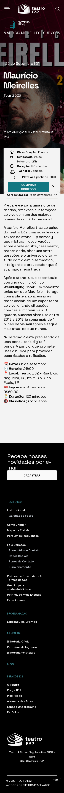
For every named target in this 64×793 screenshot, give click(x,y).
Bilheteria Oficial (18, 641)
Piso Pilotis (14, 696)
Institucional (16, 510)
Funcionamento (20, 567)
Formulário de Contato (24, 550)
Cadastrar (32, 475)
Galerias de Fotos (21, 515)
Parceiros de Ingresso (22, 647)
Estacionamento (18, 600)
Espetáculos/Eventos (22, 622)
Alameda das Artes (20, 701)
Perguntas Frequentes (23, 536)
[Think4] (56, 779)
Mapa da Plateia (18, 530)
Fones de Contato (21, 561)
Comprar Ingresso (28, 187)
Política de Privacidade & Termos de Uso (24, 578)
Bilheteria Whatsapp (21, 652)
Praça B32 (14, 690)
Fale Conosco (16, 545)
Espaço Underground (21, 707)
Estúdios (13, 712)
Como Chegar (16, 525)
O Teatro (13, 685)
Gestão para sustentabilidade (19, 587)
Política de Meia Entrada (24, 594)
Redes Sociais (18, 556)
